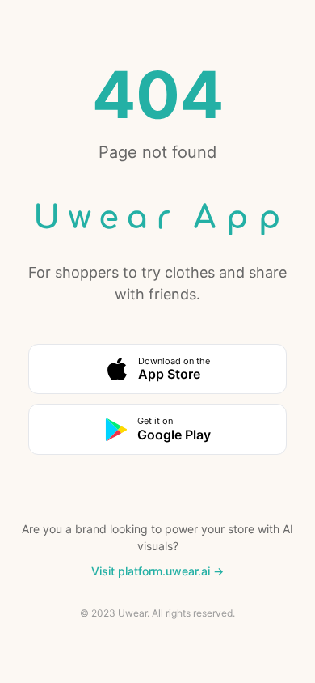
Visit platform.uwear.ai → (157, 571)
